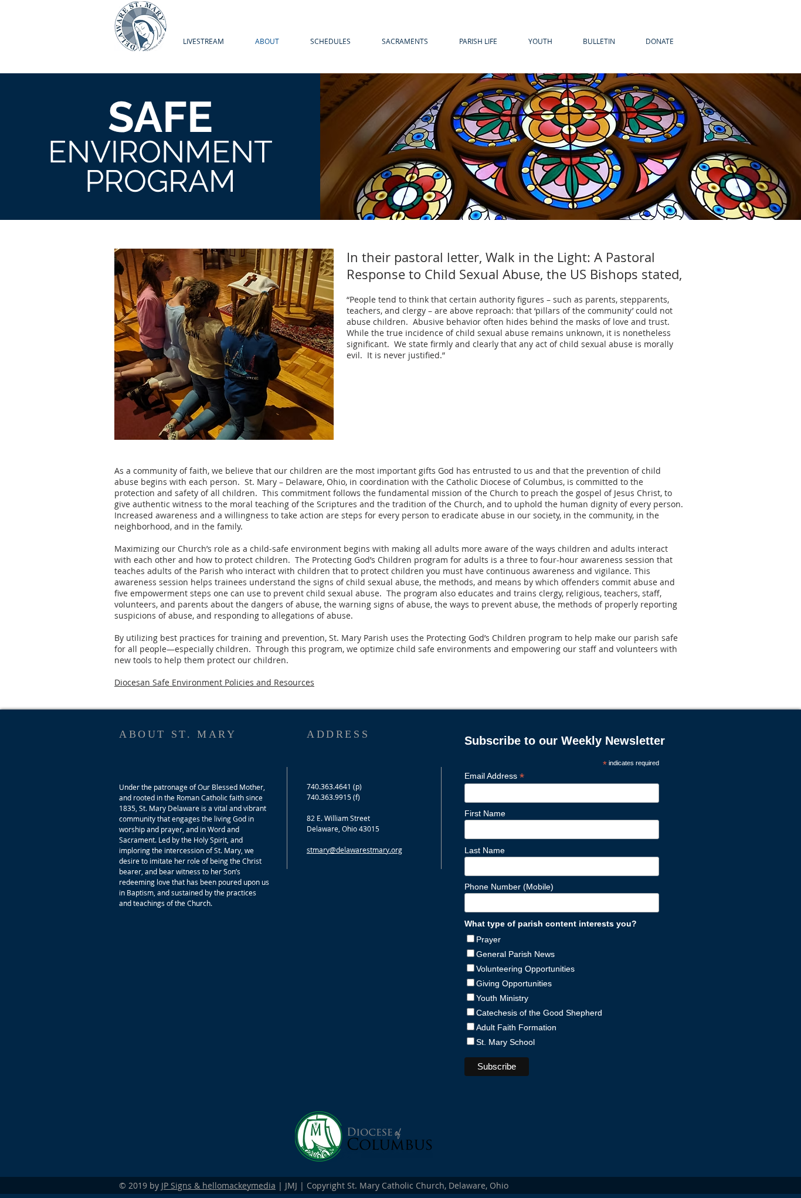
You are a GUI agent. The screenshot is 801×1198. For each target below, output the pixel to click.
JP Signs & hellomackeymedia (218, 1185)
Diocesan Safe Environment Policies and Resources (214, 682)
